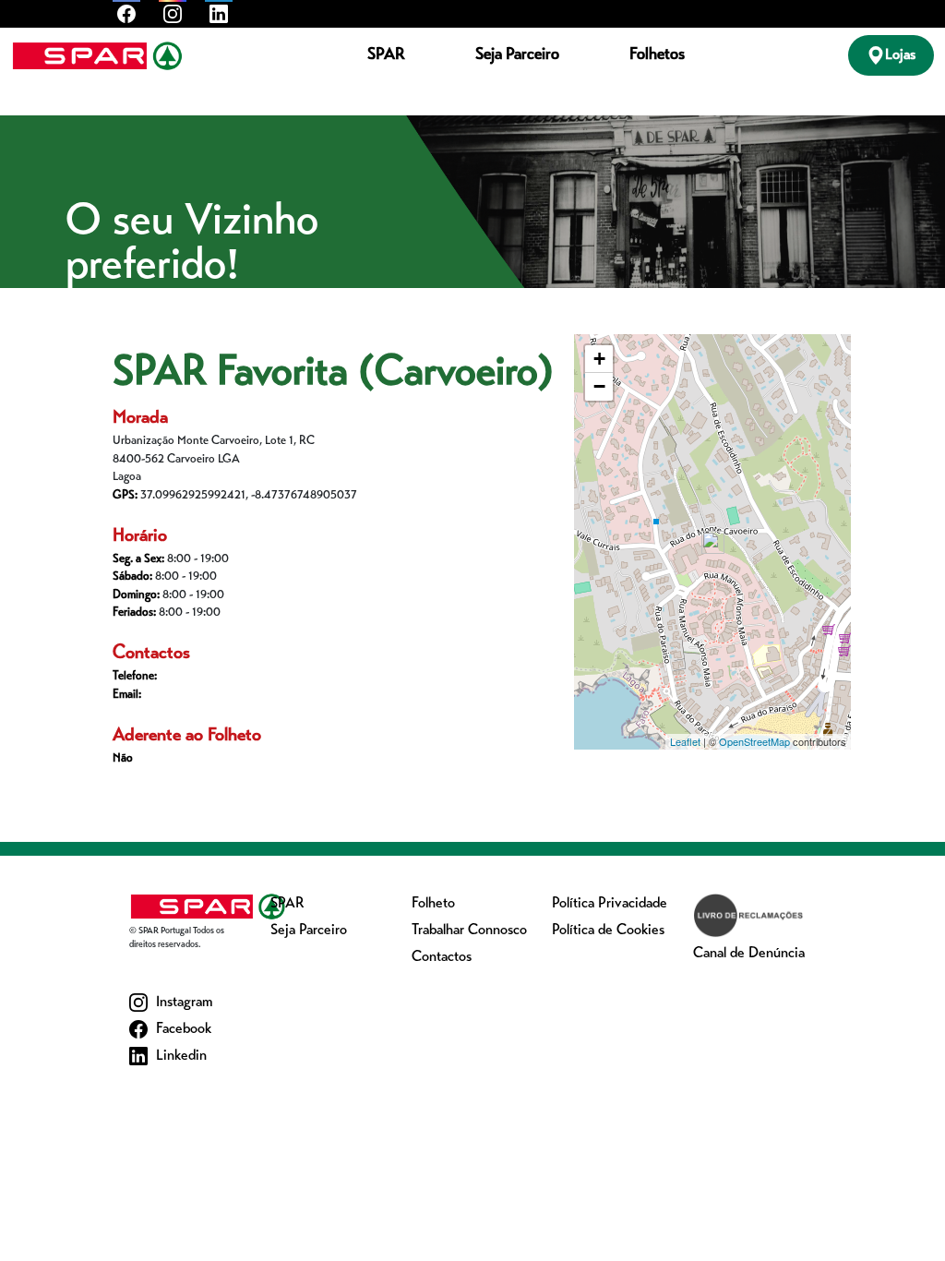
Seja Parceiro (517, 55)
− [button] (599, 386)
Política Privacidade (609, 903)
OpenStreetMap (754, 741)
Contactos (442, 957)
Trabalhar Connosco (469, 930)
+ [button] (599, 358)
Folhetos (657, 55)
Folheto (433, 903)
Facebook (181, 1029)
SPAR (386, 55)
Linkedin (179, 1056)
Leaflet (685, 741)
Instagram (182, 1002)
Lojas (900, 55)
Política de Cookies (608, 930)
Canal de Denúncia (749, 953)
